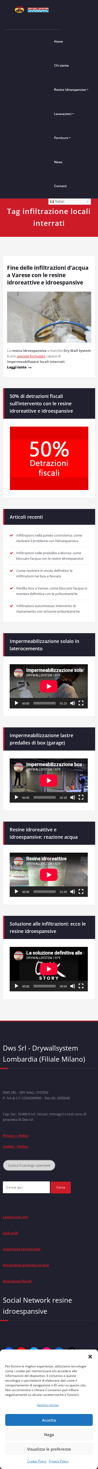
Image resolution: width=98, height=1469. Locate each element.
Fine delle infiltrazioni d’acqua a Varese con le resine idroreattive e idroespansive (48, 275)
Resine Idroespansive (70, 89)
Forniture (61, 138)
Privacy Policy (58, 1461)
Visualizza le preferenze (49, 1449)
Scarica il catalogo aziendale (29, 1165)
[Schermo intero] (81, 703)
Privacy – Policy (15, 1135)
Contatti (60, 186)
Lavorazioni (62, 114)
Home (58, 41)
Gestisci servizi (48, 1405)
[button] (90, 1356)
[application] (49, 686)
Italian (59, 201)
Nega (49, 1434)
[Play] (16, 703)
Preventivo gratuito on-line (26, 1265)
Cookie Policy (36, 1461)
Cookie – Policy (15, 1146)
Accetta (49, 1420)
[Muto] (72, 703)
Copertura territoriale (22, 1249)
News (58, 162)
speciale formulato (31, 356)
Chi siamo (61, 65)
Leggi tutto (16, 367)
